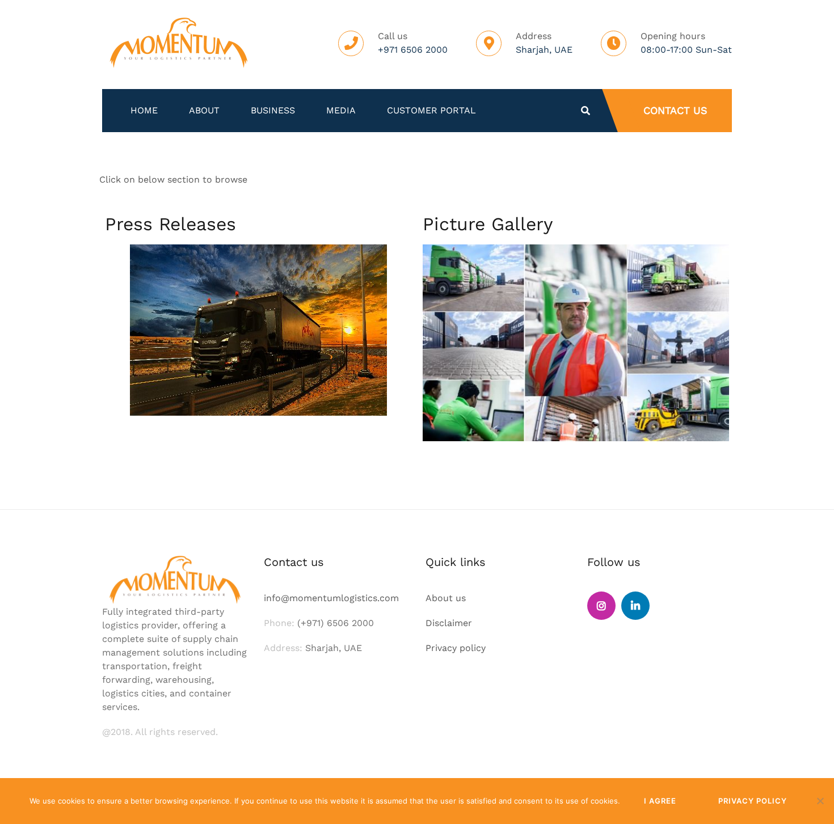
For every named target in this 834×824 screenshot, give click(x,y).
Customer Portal (431, 110)
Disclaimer (449, 623)
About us (446, 598)
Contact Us (675, 110)
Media (341, 110)
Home (144, 110)
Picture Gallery (488, 224)
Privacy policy (456, 648)
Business (273, 110)
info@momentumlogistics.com (331, 598)
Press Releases (170, 224)
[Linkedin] (635, 605)
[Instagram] (601, 605)
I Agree (660, 800)
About (204, 110)
